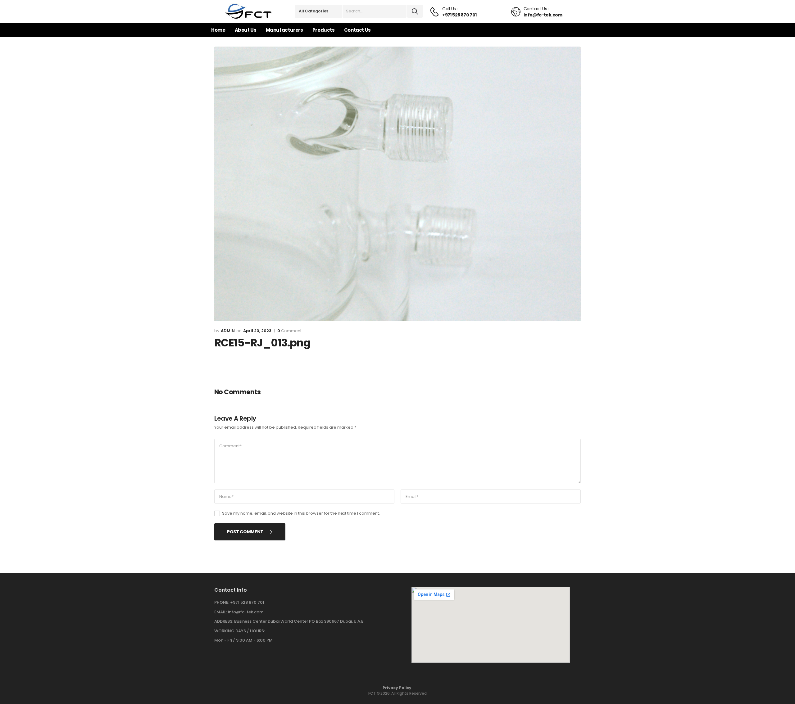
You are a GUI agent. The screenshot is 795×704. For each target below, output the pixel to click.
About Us (246, 30)
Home (218, 30)
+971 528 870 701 (247, 602)
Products (323, 30)
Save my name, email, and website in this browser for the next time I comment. (301, 513)
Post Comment (245, 532)
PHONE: (221, 602)
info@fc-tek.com (245, 612)
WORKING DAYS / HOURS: (239, 631)
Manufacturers (284, 30)
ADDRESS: (223, 621)
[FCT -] (248, 11)
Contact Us (357, 30)
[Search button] (415, 11)
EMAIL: (220, 612)
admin (228, 331)
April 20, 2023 (257, 331)
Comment (289, 330)
